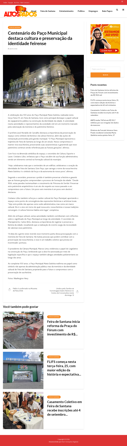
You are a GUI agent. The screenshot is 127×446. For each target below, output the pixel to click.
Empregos (93, 11)
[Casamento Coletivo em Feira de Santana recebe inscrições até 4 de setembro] (23, 410)
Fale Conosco (24, 2)
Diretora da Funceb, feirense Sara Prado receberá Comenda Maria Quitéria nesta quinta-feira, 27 (104, 132)
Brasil (33, 11)
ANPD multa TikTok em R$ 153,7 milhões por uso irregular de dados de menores (105, 122)
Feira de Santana (47, 11)
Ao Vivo (16, 2)
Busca (105, 75)
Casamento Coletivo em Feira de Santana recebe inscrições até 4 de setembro (105, 112)
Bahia (24, 11)
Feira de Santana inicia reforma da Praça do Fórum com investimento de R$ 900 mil (104, 92)
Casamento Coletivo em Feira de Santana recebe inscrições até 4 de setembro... (64, 408)
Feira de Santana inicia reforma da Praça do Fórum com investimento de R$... (63, 328)
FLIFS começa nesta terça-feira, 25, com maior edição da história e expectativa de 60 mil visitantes (105, 102)
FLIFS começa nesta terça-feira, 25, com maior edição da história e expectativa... (64, 368)
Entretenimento (66, 11)
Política (81, 11)
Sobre (5, 2)
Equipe (10, 2)
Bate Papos (107, 11)
